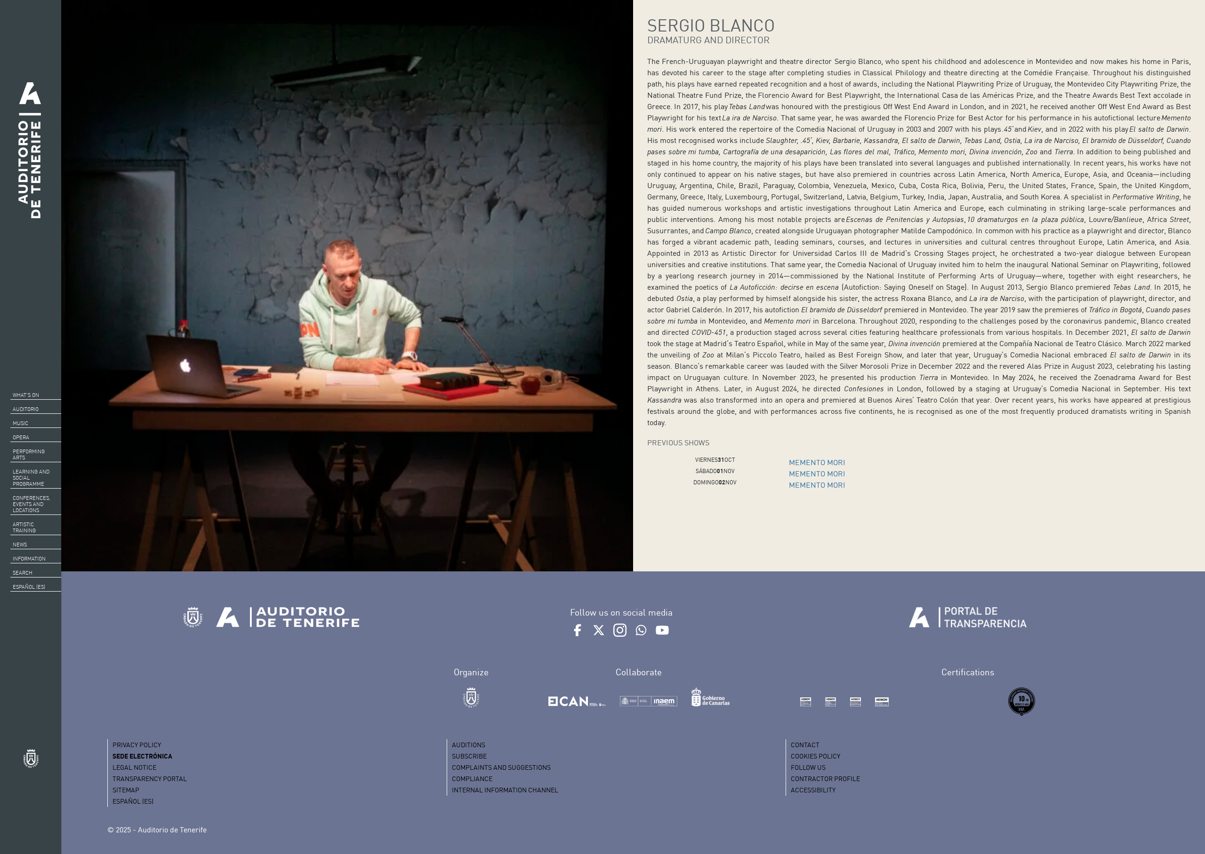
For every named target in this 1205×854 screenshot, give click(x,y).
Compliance (472, 779)
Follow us (808, 767)
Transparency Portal (149, 779)
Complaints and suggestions (501, 767)
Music (20, 423)
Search (22, 572)
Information (29, 558)
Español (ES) (29, 587)
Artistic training (24, 527)
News (20, 544)
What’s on (26, 395)
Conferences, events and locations (31, 504)
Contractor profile (825, 779)
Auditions (468, 745)
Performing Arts (29, 454)
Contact (805, 745)
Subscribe (469, 756)
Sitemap (125, 790)
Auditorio (26, 409)
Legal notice (134, 767)
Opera (21, 437)
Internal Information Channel (505, 790)
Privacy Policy (136, 745)
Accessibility (813, 790)
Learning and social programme (31, 477)
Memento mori (817, 462)
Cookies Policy (815, 756)
